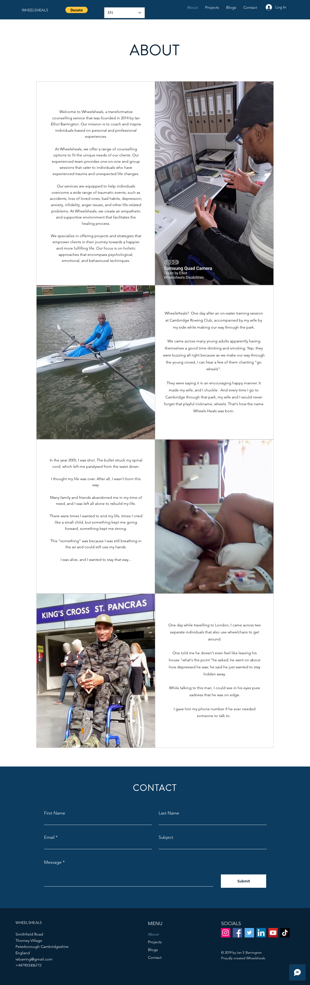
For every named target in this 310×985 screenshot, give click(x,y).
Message (53, 862)
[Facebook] (237, 932)
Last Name (169, 813)
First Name (54, 813)
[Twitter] (249, 932)
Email (49, 837)
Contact (155, 957)
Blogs (153, 949)
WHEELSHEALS (29, 922)
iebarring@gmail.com (34, 959)
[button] (76, 10)
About (153, 934)
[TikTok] (285, 932)
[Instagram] (225, 932)
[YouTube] (273, 932)
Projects (155, 942)
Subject (166, 837)
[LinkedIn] (261, 932)
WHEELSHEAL (34, 10)
